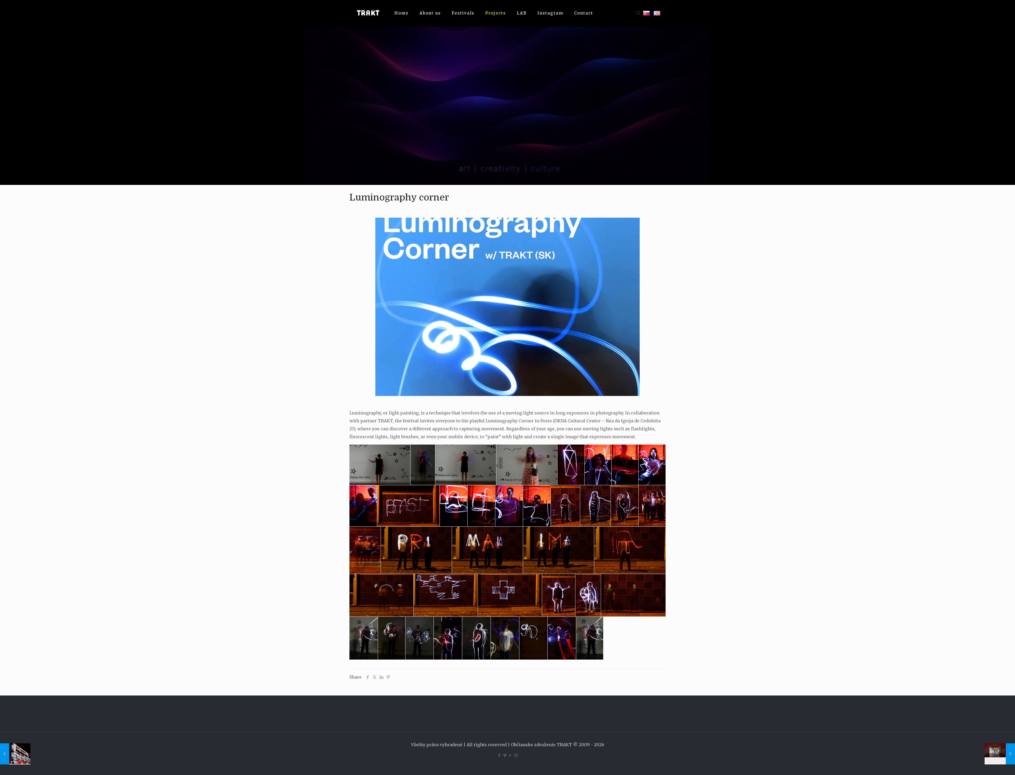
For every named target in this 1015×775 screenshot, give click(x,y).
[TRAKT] (368, 13)
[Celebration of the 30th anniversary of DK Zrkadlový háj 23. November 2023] (15, 753)
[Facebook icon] (499, 755)
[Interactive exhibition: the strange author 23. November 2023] (1000, 753)
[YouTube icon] (510, 755)
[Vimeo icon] (505, 755)
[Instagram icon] (516, 755)
